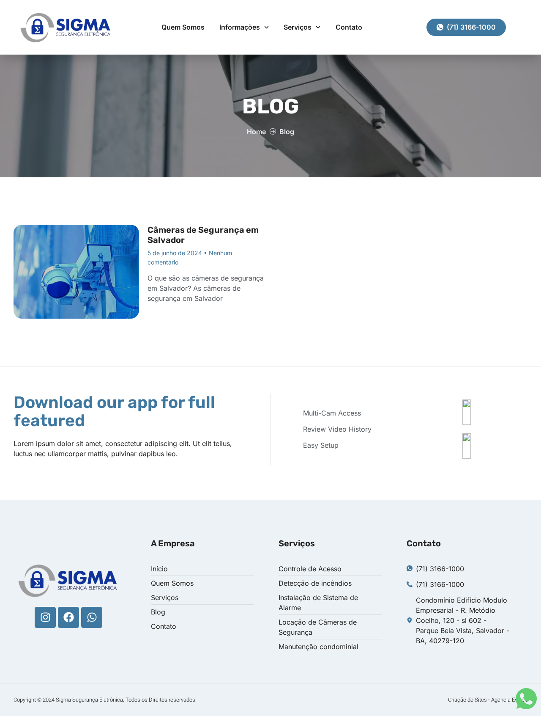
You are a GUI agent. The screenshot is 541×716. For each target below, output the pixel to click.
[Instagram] (45, 617)
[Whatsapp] (91, 617)
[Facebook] (68, 617)
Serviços (297, 27)
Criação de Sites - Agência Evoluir (487, 700)
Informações (239, 27)
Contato (349, 27)
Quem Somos (183, 27)
